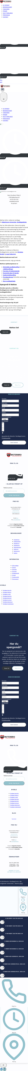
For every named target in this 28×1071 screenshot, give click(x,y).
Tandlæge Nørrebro (7, 596)
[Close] (3, 1065)
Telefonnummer (7, 488)
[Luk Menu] (3, 97)
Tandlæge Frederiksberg (8, 604)
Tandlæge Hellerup (7, 592)
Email (3, 408)
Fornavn (4, 398)
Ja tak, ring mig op (14, 495)
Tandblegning (17, 545)
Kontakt (5, 17)
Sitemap (14, 567)
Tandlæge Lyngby (7, 594)
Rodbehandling (17, 541)
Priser (5, 11)
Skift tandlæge (15, 565)
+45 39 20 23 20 (15, 510)
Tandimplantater (17, 547)
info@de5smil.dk (15, 512)
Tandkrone (16, 549)
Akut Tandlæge (8, 13)
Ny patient (6, 5)
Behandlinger (7, 7)
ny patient (8, 366)
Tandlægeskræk (15, 573)
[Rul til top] (1, 1069)
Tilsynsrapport (15, 579)
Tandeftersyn (16, 543)
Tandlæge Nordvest (7, 600)
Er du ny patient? (6, 417)
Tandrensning (17, 551)
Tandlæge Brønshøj (7, 598)
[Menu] (2, 89)
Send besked (14, 442)
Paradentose (16, 539)
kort (15, 839)
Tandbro (15, 553)
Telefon (4, 412)
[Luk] (2, 922)
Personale (6, 15)
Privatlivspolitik (6, 438)
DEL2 (21, 883)
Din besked (5, 421)
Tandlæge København (8, 602)
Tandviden (6, 9)
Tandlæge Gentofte (7, 590)
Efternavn (4, 403)
